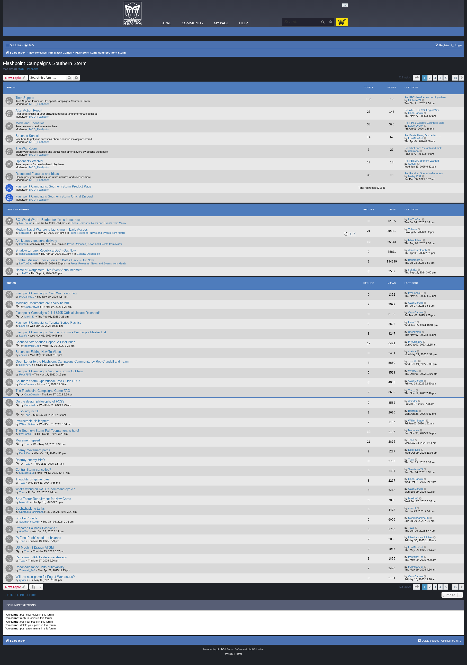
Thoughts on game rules (33, 479)
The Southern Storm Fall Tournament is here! (47, 430)
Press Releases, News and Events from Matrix (98, 223)
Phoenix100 (415, 341)
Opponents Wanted (29, 161)
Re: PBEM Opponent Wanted (421, 160)
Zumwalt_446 (27, 570)
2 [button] (430, 77)
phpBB (221, 649)
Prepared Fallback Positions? (36, 528)
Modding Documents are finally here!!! (42, 303)
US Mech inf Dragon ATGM (35, 547)
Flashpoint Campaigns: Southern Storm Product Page (53, 186)
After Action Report (29, 110)
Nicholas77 (414, 100)
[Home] (132, 13)
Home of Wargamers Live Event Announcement (49, 270)
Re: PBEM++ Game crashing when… (426, 97)
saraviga (24, 232)
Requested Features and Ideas (37, 174)
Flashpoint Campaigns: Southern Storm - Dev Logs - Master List (61, 332)
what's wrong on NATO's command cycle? (45, 489)
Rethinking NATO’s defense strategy (41, 557)
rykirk (22, 580)
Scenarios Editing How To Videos (39, 352)
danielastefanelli (28, 253)
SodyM (412, 163)
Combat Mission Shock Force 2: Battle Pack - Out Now (55, 260)
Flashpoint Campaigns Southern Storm (45, 63)
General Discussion (88, 253)
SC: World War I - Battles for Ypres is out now (48, 220)
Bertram (413, 410)
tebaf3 (23, 244)
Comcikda (30, 405)
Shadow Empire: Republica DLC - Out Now (46, 250)
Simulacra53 (26, 472)
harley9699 (414, 176)
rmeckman (414, 331)
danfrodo (413, 151)
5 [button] (446, 77)
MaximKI (29, 316)
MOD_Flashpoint (28, 68)
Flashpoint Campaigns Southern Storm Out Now (49, 371)
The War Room (26, 148)
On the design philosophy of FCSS (40, 401)
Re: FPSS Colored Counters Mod (424, 122)
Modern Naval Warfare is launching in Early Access (52, 229)
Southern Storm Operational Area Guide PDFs (48, 381)
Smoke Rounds (26, 518)
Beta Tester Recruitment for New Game (43, 499)
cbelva (23, 355)
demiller (412, 401)
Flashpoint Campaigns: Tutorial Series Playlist (48, 322)
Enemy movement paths (33, 450)
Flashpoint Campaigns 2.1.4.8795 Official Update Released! (58, 313)
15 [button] (455, 77)
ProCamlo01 (26, 296)
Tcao (27, 414)
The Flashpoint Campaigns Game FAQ (43, 391)
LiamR (23, 325)
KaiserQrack (415, 125)
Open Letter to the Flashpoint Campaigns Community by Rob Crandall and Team (72, 361)
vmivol (412, 508)
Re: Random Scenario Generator (423, 173)
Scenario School (27, 136)
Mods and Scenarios (30, 123)
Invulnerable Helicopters (32, 421)
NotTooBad (25, 223)
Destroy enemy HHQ (30, 460)
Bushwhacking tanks (30, 508)
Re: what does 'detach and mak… (424, 148)
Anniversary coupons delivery (36, 241)
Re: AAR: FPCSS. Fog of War (421, 110)
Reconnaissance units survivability (40, 567)
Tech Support (25, 98)
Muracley (413, 430)
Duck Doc (25, 453)
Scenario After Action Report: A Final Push (45, 342)
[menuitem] (29, 45)
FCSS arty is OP (27, 411)
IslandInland (415, 240)
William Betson (27, 424)
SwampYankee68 (29, 521)
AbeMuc (24, 531)
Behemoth (414, 259)
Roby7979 (25, 364)
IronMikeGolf (415, 138)
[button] (416, 78)
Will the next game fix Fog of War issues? (45, 577)
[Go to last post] (423, 219)
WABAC (413, 370)
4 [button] (440, 77)
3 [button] (435, 77)
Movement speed (28, 440)
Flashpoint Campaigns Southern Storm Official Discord (54, 196)
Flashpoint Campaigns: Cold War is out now (46, 293)
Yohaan (412, 229)
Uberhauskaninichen (31, 511)
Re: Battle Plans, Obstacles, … (422, 135)
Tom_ (411, 390)
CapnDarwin (415, 113)
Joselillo (412, 361)
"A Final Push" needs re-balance (38, 538)
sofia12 (23, 273)
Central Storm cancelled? (33, 469)
